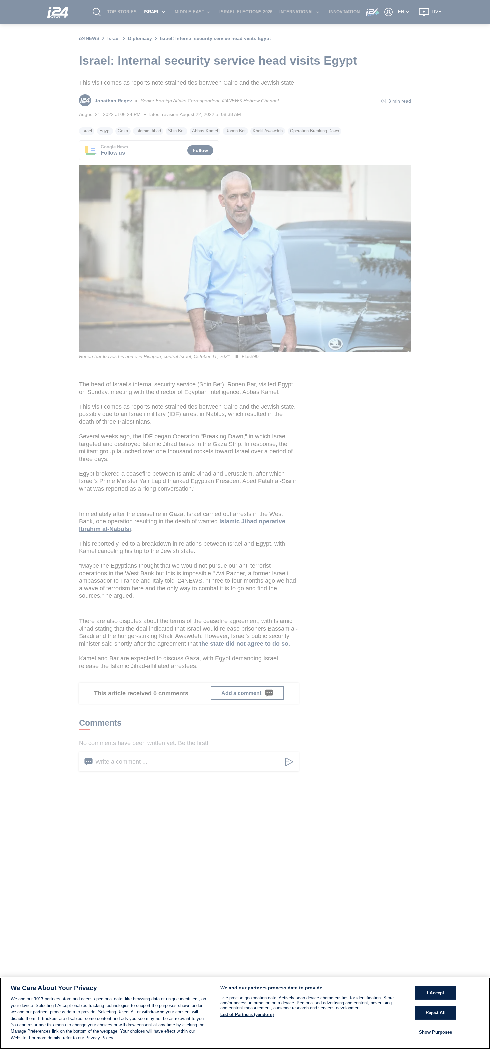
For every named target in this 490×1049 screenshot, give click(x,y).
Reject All (436, 1012)
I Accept (435, 992)
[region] (245, 1013)
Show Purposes (435, 1032)
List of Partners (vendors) (247, 1014)
